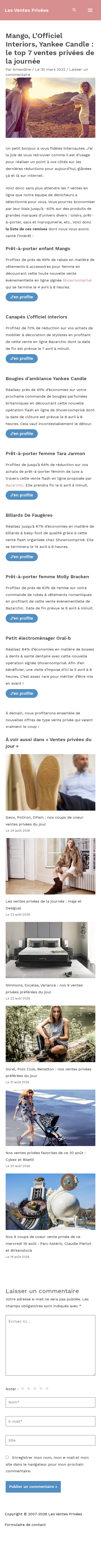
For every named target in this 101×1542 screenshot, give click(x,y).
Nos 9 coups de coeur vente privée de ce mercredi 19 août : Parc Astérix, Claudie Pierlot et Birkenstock (48, 1244)
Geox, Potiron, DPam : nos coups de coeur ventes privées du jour (44, 820)
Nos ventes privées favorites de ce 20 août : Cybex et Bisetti (46, 1156)
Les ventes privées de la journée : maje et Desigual (44, 904)
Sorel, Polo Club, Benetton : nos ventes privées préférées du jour (48, 1072)
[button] (74, 10)
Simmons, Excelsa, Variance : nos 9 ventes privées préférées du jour (44, 988)
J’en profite (21, 297)
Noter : (12, 1389)
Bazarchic (14, 485)
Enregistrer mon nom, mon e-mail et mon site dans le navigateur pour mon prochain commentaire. (47, 1464)
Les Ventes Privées (27, 10)
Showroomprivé (77, 280)
